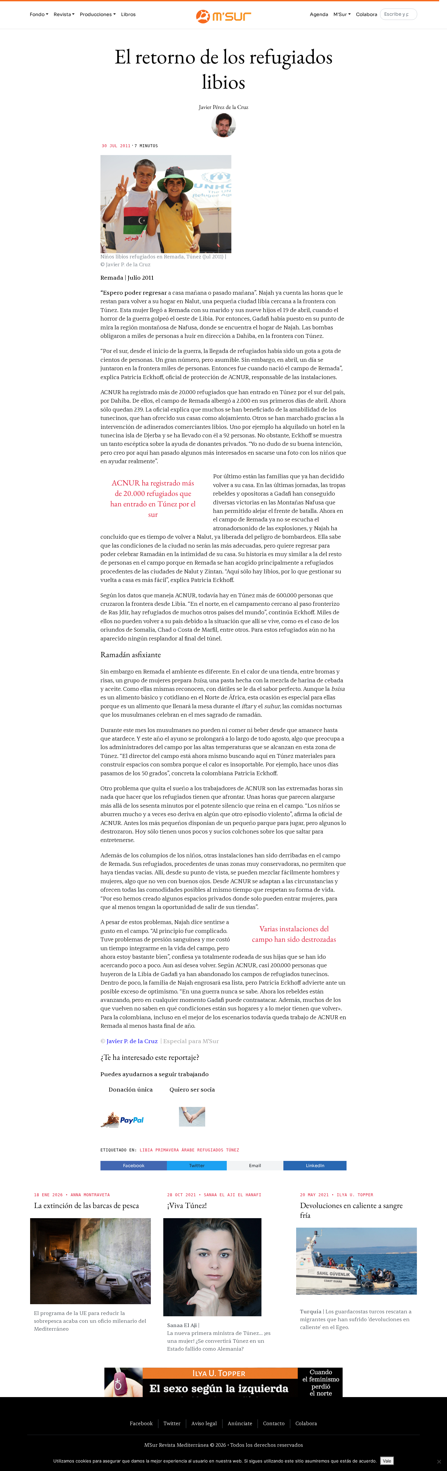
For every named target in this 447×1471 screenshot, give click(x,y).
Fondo (37, 14)
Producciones (96, 14)
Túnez (232, 1150)
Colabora (366, 14)
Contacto (274, 1423)
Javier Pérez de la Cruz (223, 107)
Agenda (319, 14)
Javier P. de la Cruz (132, 1041)
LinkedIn (315, 1165)
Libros (128, 14)
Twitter (197, 1165)
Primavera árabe (175, 1150)
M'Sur (340, 14)
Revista (62, 14)
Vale (387, 1460)
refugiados (210, 1150)
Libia (146, 1150)
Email (255, 1165)
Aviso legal (204, 1423)
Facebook (134, 1165)
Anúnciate (240, 1423)
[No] (439, 1461)
